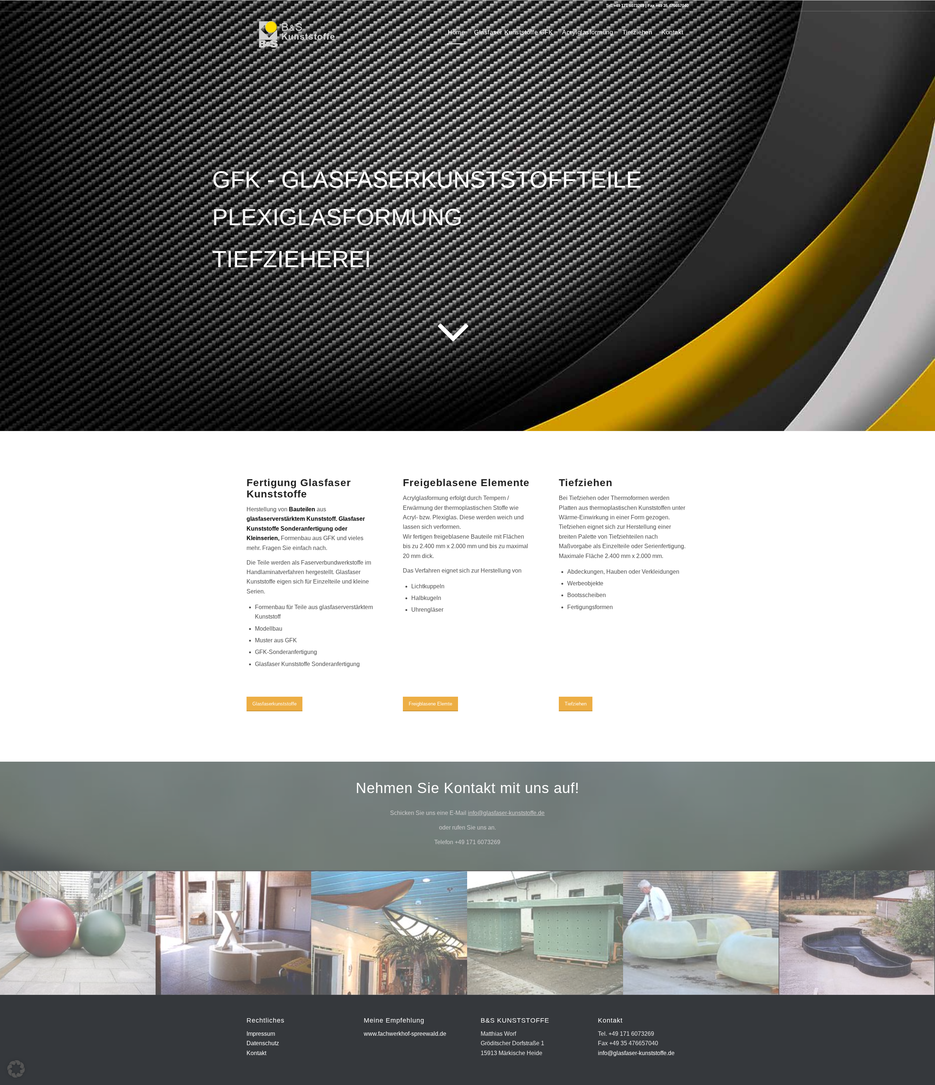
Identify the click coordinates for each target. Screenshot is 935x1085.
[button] (16, 1069)
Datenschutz (263, 1043)
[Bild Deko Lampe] (390, 932)
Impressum (261, 1034)
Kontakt (256, 1053)
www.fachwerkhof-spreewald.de (405, 1034)
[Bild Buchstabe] (234, 932)
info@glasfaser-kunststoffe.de (506, 813)
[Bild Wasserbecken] (857, 932)
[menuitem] (456, 32)
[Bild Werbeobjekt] (701, 932)
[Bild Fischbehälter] (545, 932)
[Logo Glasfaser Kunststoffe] (293, 32)
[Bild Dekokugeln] (78, 932)
